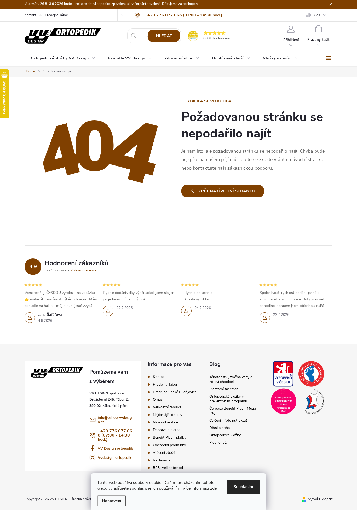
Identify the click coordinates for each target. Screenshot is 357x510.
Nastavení (111, 501)
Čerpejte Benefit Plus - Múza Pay (232, 411)
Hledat (164, 36)
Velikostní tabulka (167, 407)
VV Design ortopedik (115, 448)
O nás (158, 399)
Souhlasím (243, 487)
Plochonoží (218, 442)
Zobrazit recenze (83, 270)
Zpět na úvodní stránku (226, 191)
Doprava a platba (166, 429)
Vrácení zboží (164, 452)
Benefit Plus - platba (169, 437)
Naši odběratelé (165, 422)
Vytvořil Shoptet (320, 499)
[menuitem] (63, 58)
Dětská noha (219, 427)
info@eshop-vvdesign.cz (115, 420)
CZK (317, 15)
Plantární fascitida (223, 389)
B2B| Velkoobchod (168, 467)
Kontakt (30, 15)
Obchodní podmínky (169, 445)
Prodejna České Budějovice (175, 391)
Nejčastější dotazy (167, 414)
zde (213, 488)
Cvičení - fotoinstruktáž (228, 420)
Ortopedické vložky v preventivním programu (228, 399)
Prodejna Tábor (56, 15)
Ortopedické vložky (225, 435)
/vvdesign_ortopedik (114, 457)
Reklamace (161, 460)
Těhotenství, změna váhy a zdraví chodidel (230, 379)
